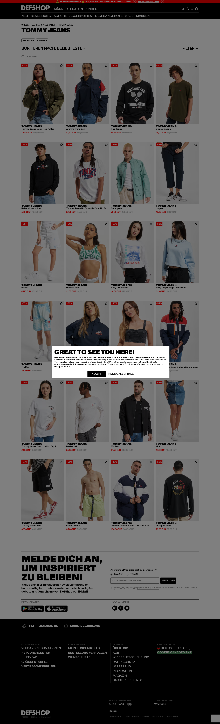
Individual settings (121, 373)
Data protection (62, 366)
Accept (97, 374)
